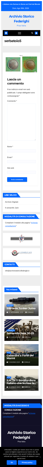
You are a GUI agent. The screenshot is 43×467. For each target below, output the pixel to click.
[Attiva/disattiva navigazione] (19, 33)
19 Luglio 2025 (15, 337)
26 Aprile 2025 (15, 387)
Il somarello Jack (12, 208)
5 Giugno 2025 (14, 362)
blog (8, 352)
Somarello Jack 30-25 (20, 333)
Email (10, 157)
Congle (30, 312)
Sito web (10, 168)
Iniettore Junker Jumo (21, 308)
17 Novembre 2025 (16, 312)
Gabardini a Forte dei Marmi (20, 357)
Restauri (10, 305)
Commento (12, 101)
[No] (40, 457)
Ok (12, 462)
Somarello (10, 330)
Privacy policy (27, 462)
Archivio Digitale (11, 202)
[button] (32, 33)
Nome (10, 147)
